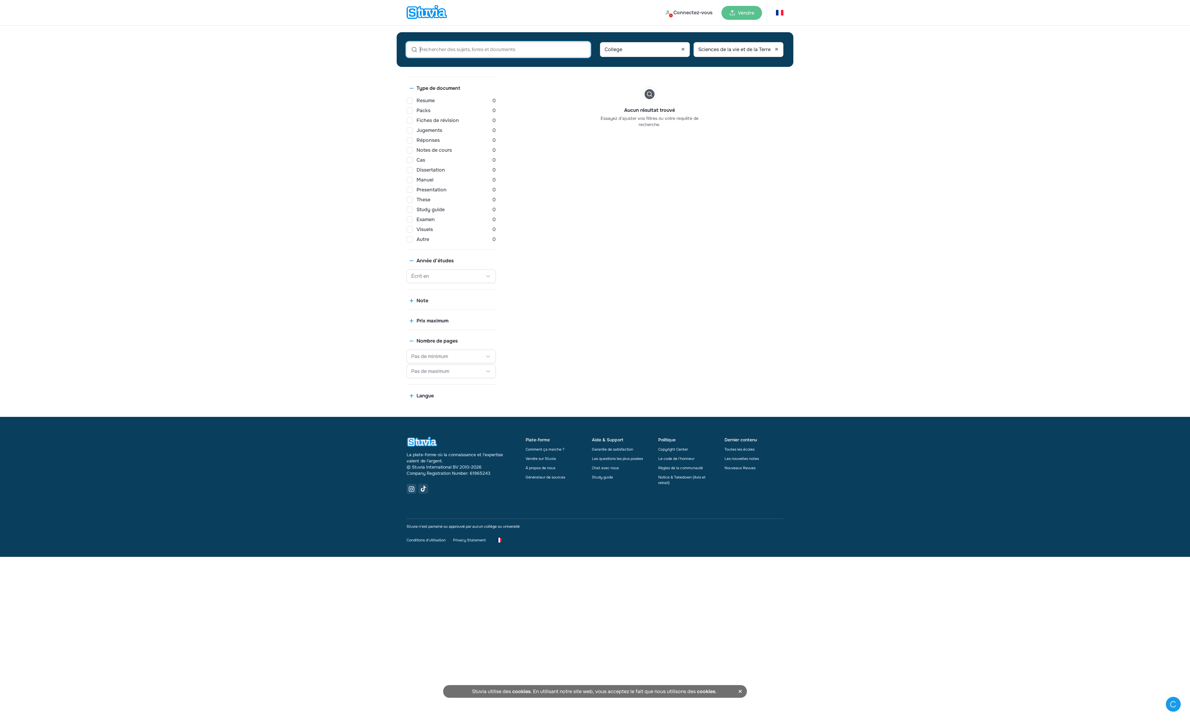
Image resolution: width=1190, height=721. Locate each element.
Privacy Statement (469, 540)
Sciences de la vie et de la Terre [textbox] (738, 49)
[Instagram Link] (411, 489)
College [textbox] (645, 49)
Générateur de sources (545, 477)
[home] (427, 12)
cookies (521, 691)
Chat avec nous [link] (605, 467)
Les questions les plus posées (617, 458)
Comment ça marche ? (545, 449)
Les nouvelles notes (742, 458)
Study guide (602, 477)
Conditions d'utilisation (426, 540)
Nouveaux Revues (740, 467)
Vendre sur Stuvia (541, 458)
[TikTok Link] (423, 489)
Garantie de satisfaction (612, 449)
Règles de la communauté (680, 467)
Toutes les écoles (740, 449)
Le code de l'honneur (676, 458)
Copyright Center (673, 449)
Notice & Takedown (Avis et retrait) (682, 480)
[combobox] (645, 49)
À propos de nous (540, 467)
